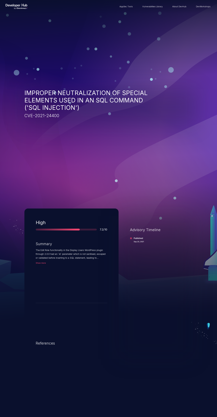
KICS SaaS (156, 400)
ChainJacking (37, 400)
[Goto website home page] (16, 6)
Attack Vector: (46, 280)
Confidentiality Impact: (87, 287)
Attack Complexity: (48, 274)
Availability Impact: (86, 294)
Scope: (42, 294)
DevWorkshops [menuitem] (203, 6)
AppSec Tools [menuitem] (126, 6)
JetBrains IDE (97, 400)
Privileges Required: (86, 280)
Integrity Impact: (47, 287)
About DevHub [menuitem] (179, 6)
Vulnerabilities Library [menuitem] (152, 6)
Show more (41, 263)
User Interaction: (85, 274)
